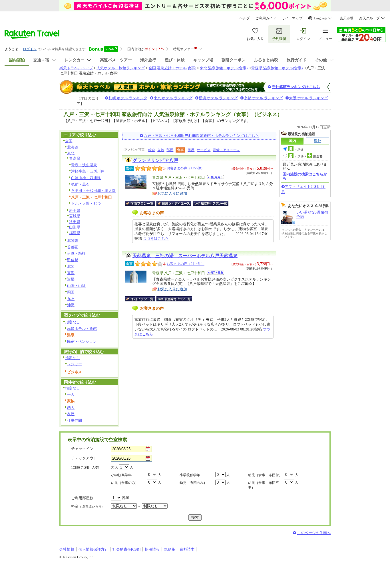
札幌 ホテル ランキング (127, 98)
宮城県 (74, 216)
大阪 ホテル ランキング (308, 98)
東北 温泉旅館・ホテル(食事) (224, 68)
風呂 (191, 150)
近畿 (71, 279)
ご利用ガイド (266, 18)
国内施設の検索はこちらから (305, 176)
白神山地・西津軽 (86, 178)
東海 (71, 273)
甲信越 (72, 260)
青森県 (74, 158)
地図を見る (215, 177)
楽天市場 (346, 18)
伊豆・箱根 (76, 253)
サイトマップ (292, 18)
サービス (203, 150)
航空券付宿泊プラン (210, 203)
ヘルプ (245, 18)
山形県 (74, 227)
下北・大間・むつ (86, 203)
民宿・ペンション (82, 341)
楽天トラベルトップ (76, 68)
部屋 (169, 150)
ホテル (299, 149)
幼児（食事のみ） (124, 483)
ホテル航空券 (309, 156)
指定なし (72, 322)
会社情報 (66, 549)
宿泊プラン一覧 (143, 203)
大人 (114, 467)
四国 (71, 292)
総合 (151, 150)
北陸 (71, 266)
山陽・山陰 (76, 285)
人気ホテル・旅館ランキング (121, 68)
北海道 (72, 147)
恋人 (71, 407)
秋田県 (74, 222)
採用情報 (152, 549)
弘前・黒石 (80, 184)
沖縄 (71, 305)
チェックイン (82, 449)
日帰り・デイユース (174, 203)
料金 (87, 506)
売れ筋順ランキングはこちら (296, 87)
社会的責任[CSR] (126, 549)
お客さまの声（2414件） (185, 264)
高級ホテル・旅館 (82, 328)
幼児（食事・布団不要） (263, 485)
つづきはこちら (156, 238)
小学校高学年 (121, 475)
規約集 (169, 549)
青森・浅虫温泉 (84, 165)
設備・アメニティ (226, 150)
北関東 (72, 240)
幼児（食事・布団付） (265, 475)
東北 (71, 153)
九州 (71, 299)
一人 (71, 394)
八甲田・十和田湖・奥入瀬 (93, 190)
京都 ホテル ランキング (263, 98)
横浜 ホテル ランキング (218, 98)
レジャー (74, 364)
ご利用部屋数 (82, 498)
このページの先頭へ (314, 533)
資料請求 (187, 549)
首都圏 (72, 247)
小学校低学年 (190, 475)
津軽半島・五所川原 (87, 171)
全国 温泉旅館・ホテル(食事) (172, 68)
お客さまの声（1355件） (185, 168)
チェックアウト (84, 458)
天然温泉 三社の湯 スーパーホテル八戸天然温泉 (185, 255)
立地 (160, 150)
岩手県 (74, 210)
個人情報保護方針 (93, 549)
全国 (69, 141)
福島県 (74, 233)
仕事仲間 (74, 420)
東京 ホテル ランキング (173, 98)
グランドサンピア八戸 (155, 160)
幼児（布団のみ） (193, 483)
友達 (71, 414)
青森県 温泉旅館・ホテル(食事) (277, 68)
